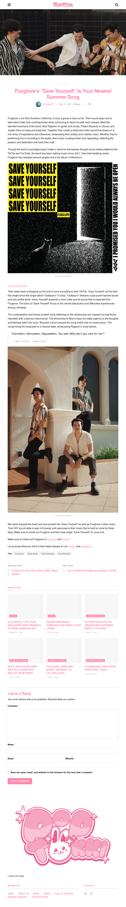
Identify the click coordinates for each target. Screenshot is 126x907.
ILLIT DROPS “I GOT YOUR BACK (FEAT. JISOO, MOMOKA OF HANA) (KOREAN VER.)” (24, 625)
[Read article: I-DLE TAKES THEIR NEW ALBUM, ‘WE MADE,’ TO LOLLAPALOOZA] (63, 650)
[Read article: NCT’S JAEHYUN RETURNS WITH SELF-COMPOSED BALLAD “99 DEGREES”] (25, 650)
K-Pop (13, 616)
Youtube (52, 539)
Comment (14, 705)
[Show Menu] (9, 4)
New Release (47, 553)
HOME (11, 893)
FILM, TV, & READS (64, 893)
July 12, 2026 (14, 677)
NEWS (47, 893)
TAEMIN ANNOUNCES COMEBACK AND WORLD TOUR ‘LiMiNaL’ (63, 625)
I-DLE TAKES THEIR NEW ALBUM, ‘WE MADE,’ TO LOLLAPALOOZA (59, 670)
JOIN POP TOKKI (40, 896)
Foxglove (19, 553)
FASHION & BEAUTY (17, 896)
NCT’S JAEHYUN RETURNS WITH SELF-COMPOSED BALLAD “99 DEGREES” (22, 670)
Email (12, 758)
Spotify (65, 539)
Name (12, 744)
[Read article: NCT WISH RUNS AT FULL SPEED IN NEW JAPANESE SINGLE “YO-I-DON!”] (102, 606)
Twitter (71, 546)
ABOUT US (23, 893)
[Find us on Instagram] (86, 893)
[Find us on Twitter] (91, 893)
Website (69, 758)
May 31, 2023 (65, 104)
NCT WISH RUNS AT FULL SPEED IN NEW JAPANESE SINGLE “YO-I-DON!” (99, 625)
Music (78, 104)
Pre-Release (64, 553)
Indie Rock (32, 553)
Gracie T (49, 104)
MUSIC (36, 893)
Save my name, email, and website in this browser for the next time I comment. (52, 772)
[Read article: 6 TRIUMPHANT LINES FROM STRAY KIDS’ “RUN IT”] (102, 650)
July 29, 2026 (53, 632)
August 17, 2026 (16, 632)
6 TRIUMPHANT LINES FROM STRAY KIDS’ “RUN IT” (100, 668)
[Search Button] (116, 4)
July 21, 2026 (91, 632)
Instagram (86, 546)
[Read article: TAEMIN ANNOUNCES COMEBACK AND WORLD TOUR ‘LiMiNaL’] (63, 606)
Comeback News (95, 616)
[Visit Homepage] (62, 5)
